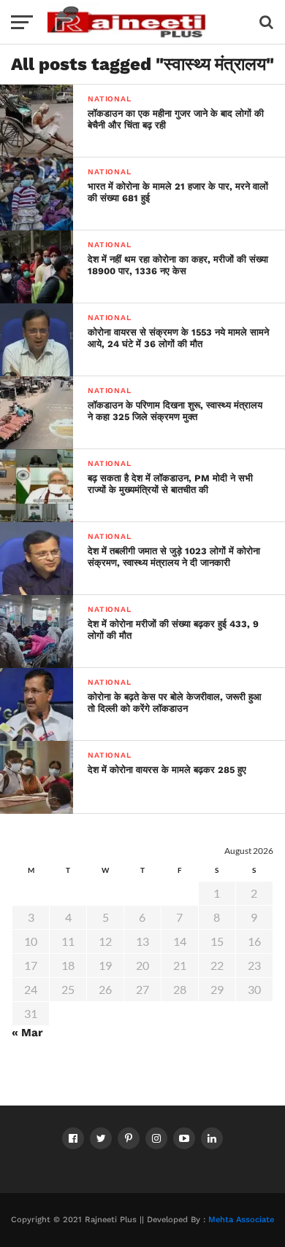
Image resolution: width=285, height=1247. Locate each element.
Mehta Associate (241, 1219)
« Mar (27, 1032)
